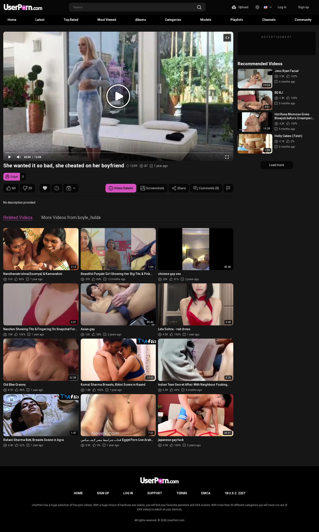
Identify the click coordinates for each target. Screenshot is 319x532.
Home (12, 19)
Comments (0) (209, 188)
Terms (181, 493)
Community (303, 19)
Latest (39, 19)
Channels (269, 19)
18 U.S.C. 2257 (235, 493)
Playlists (236, 19)
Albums (140, 19)
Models (205, 19)
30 (30, 188)
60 (13, 188)
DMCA (205, 493)
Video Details (123, 188)
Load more (276, 165)
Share (181, 188)
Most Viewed (106, 19)
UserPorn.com (175, 520)
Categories (173, 19)
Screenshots (155, 188)
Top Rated (71, 19)
